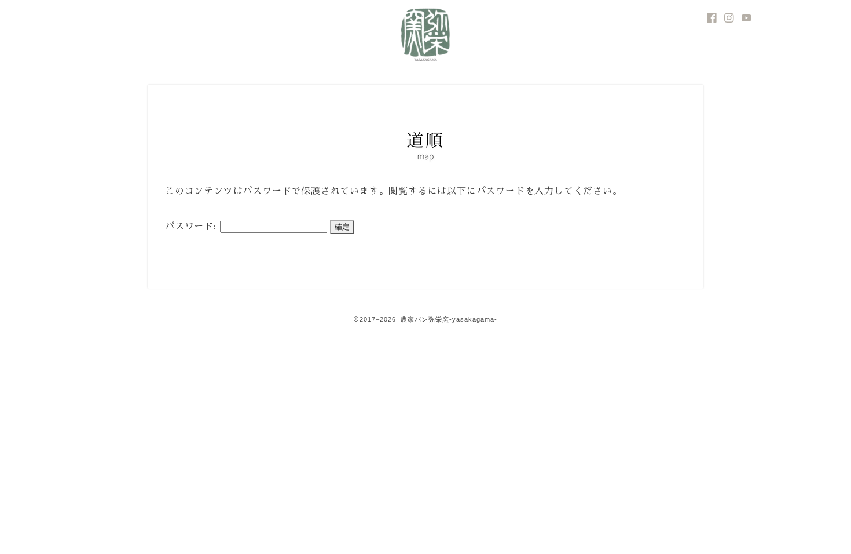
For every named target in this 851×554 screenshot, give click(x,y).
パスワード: (192, 226)
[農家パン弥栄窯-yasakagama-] (425, 64)
